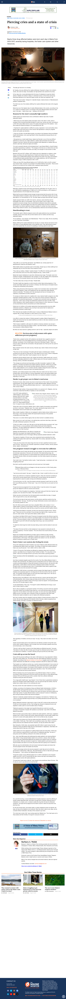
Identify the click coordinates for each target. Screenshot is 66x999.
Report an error (24, 820)
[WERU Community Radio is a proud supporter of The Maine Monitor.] (35, 826)
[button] (2, 1)
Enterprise (9, 16)
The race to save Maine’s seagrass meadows (52, 888)
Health (20, 18)
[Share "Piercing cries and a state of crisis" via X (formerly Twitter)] (53, 28)
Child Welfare (15, 18)
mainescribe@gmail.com (15, 28)
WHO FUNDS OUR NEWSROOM (49, 995)
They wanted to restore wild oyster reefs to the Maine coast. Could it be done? (10, 889)
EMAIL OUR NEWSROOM (12, 987)
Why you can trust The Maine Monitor (17, 33)
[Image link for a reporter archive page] (8, 27)
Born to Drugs (10, 18)
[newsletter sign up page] (50, 2)
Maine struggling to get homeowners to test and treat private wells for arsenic (32, 889)
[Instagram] (14, 991)
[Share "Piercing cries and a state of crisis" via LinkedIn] (58, 28)
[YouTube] (11, 994)
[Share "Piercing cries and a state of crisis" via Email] (55, 28)
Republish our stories (46, 820)
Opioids (23, 18)
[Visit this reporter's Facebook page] (15, 848)
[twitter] (11, 991)
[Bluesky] (17, 991)
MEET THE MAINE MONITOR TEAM (32, 995)
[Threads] (17, 994)
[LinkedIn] (8, 994)
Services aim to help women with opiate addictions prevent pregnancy (33, 334)
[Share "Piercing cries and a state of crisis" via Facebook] (51, 28)
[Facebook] (8, 991)
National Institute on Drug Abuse (34, 660)
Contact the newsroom (34, 820)
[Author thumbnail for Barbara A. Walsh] (16, 844)
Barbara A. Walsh (15, 27)
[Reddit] (14, 994)
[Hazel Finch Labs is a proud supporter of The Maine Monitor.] (33, 9)
